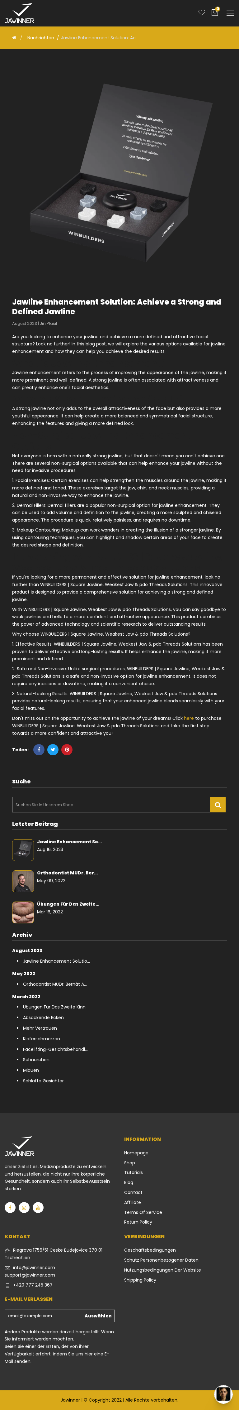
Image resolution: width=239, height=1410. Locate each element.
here (189, 718)
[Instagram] (24, 1207)
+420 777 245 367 (33, 1285)
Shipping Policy (140, 1280)
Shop (129, 1163)
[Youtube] (38, 1207)
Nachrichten (40, 38)
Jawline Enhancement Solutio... (56, 961)
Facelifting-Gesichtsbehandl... (55, 1049)
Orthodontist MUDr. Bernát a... (55, 984)
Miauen (31, 1070)
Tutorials (133, 1172)
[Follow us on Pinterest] (67, 749)
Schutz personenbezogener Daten (161, 1260)
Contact (133, 1192)
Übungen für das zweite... (68, 904)
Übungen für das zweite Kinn (54, 1007)
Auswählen (98, 1316)
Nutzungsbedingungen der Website (162, 1270)
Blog (128, 1182)
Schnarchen (36, 1059)
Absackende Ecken (43, 1017)
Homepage (136, 1153)
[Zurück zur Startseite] (14, 38)
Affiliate (132, 1202)
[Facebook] (10, 1207)
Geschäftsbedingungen (150, 1250)
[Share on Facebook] (39, 749)
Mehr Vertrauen (40, 1028)
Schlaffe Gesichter (43, 1081)
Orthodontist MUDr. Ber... (67, 873)
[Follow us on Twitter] (53, 749)
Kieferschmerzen (41, 1039)
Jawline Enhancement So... (69, 842)
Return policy (138, 1222)
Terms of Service (143, 1212)
